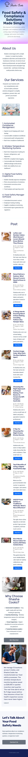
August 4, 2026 (19, 326)
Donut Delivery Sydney (19, 289)
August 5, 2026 (19, 286)
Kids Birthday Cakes (18, 552)
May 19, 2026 (18, 512)
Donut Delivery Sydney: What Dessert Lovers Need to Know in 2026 (19, 278)
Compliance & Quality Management (19, 476)
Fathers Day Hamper (18, 329)
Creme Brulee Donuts (19, 442)
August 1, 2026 (19, 439)
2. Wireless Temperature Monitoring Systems (13, 147)
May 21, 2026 (18, 473)
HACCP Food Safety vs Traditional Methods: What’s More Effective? (19, 504)
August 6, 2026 (19, 247)
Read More (18, 268)
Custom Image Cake (18, 365)
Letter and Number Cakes (18, 251)
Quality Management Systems (19, 516)
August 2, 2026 (19, 405)
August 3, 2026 (19, 361)
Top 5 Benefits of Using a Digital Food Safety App (19, 467)
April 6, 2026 (18, 549)
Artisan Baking (19, 407)
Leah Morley (20, 246)
